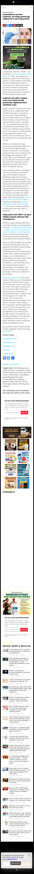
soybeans (6, 386)
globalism (6, 381)
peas (27, 384)
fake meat (23, 372)
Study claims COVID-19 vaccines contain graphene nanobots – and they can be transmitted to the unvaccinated (19, 771)
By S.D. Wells (19, 752)
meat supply (7, 384)
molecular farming (18, 384)
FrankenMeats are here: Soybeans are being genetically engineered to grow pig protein (20, 651)
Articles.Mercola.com (10, 339)
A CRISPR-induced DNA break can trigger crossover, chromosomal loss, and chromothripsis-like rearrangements (17, 230)
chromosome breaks (23, 370)
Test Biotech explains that (12, 278)
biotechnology (19, 368)
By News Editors (20, 784)
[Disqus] (17, 518)
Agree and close (15, 863)
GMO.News (8, 331)
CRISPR (5, 372)
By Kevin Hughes (20, 694)
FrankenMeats (24, 375)
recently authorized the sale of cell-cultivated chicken (15, 204)
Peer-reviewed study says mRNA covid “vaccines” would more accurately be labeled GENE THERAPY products (19, 709)
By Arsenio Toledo (20, 724)
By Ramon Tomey (20, 765)
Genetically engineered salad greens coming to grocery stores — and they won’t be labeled (20, 823)
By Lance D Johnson (20, 655)
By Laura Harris (19, 667)
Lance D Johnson (16, 22)
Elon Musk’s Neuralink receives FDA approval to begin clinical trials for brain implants (20, 832)
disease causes (13, 372)
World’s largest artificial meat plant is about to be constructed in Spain (20, 799)
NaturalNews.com (9, 342)
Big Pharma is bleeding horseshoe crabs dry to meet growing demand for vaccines (20, 780)
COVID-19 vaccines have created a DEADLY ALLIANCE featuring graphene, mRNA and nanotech (19, 699)
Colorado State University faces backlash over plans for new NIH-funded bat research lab (19, 738)
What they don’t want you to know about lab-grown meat (19, 806)
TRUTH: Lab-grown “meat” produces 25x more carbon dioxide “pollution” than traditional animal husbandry (20, 814)
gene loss (15, 377)
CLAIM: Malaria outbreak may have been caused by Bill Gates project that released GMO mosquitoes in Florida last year (19, 719)
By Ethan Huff (19, 713)
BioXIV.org (6, 350)
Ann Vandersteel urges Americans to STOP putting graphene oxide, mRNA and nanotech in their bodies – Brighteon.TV (20, 689)
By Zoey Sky (19, 703)
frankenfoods (13, 375)
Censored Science (9, 370)
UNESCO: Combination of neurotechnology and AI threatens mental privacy (19, 672)
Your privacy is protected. (10, 417)
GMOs (12, 381)
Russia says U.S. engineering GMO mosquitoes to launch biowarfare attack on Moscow (19, 729)
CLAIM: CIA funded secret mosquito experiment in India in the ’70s (19, 680)
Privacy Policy (12, 859)
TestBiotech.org (8, 354)
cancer (26, 368)
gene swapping (19, 379)
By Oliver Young (19, 676)
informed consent (21, 381)
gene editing (7, 377)
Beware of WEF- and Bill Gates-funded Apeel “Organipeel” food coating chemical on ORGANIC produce (19, 790)
